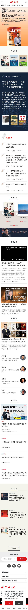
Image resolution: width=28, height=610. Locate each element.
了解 (9, 603)
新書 (8, 5)
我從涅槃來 (23, 218)
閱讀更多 (7, 25)
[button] (10, 225)
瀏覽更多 (14, 548)
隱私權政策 (14, 598)
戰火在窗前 (8, 218)
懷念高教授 (20, 5)
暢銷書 (13, 5)
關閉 (19, 603)
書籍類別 (3, 5)
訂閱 (22, 559)
